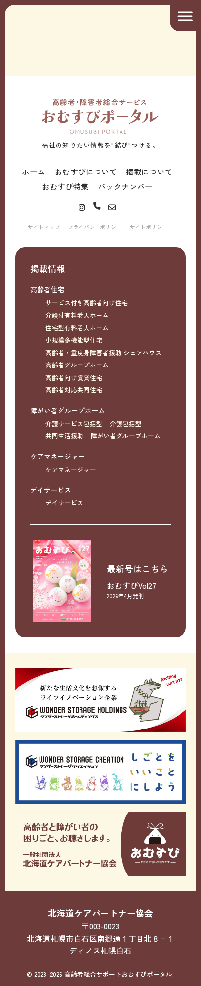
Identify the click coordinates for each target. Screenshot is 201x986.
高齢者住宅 (47, 289)
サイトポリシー (148, 227)
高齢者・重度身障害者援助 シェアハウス (103, 352)
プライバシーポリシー (94, 227)
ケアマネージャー (57, 456)
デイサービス (50, 489)
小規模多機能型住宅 (73, 339)
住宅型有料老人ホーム (77, 327)
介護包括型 (125, 423)
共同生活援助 (64, 435)
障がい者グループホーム (67, 410)
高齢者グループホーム (77, 364)
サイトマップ (44, 227)
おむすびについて (86, 171)
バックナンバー (125, 186)
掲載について (149, 171)
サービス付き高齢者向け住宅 (86, 302)
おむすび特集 (65, 186)
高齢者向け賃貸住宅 (73, 377)
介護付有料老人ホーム (77, 315)
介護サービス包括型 (73, 423)
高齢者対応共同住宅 (73, 389)
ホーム (33, 171)
